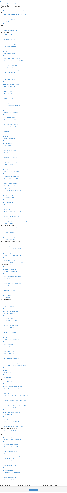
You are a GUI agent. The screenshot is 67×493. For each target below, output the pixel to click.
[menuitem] (0, 2)
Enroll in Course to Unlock (33, 490)
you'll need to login (37, 488)
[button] (0, 0)
